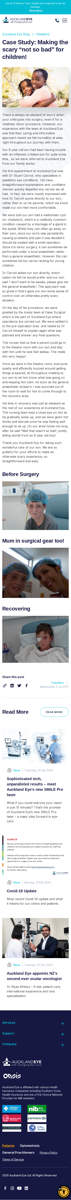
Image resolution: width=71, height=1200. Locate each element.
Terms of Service (13, 1159)
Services (8, 1022)
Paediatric (43, 34)
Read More (35, 10)
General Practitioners (18, 1152)
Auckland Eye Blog (16, 34)
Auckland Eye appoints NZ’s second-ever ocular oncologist (34, 976)
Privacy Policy (48, 1152)
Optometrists (30, 1146)
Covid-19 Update (22, 891)
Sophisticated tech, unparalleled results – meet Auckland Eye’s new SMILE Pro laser (35, 787)
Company (9, 1044)
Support (8, 1033)
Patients (8, 1146)
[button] (4, 685)
